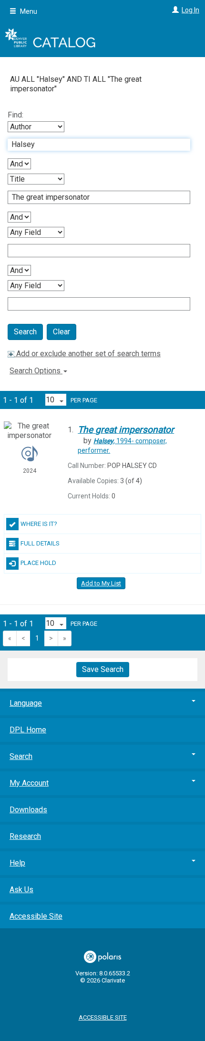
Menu (28, 11)
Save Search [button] (102, 669)
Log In (190, 10)
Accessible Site (36, 916)
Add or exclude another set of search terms (87, 353)
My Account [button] (29, 783)
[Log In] (174, 10)
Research (25, 836)
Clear (61, 331)
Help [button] (17, 862)
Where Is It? (38, 523)
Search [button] (21, 756)
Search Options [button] (36, 370)
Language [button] (26, 703)
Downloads (28, 809)
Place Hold (38, 562)
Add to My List (101, 583)
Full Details (40, 543)
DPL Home (28, 729)
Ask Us (21, 889)
